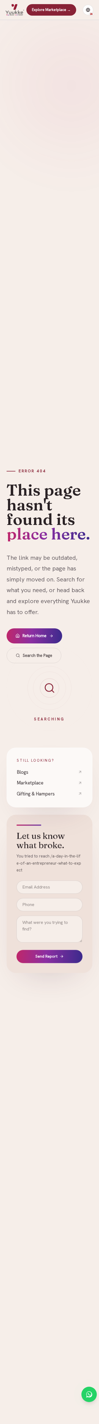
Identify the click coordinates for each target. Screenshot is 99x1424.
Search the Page (37, 655)
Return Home (34, 635)
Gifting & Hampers (36, 794)
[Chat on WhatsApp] (89, 1394)
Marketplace (30, 783)
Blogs (22, 772)
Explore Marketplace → (51, 9)
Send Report (46, 956)
